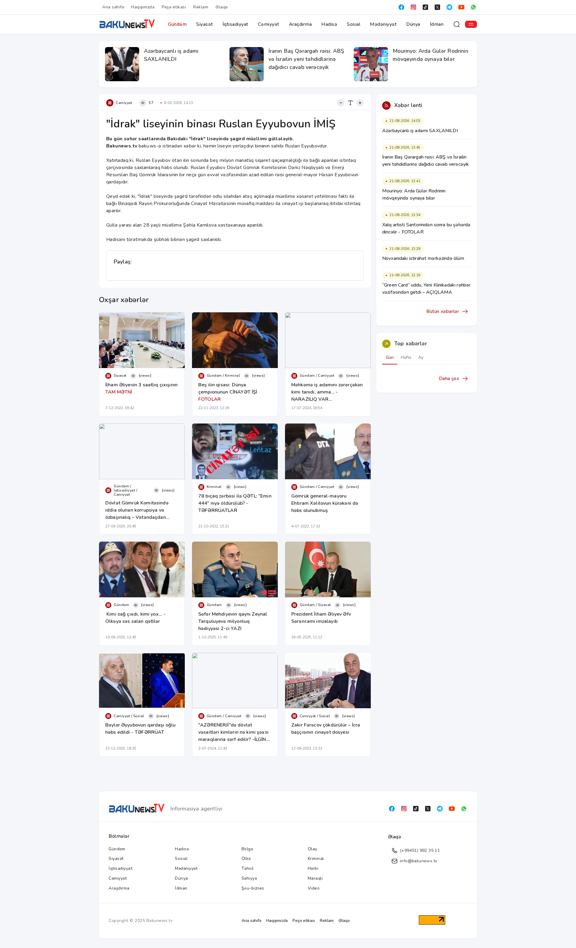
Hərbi (313, 868)
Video (314, 888)
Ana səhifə (113, 7)
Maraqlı (315, 878)
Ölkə (246, 858)
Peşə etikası (174, 7)
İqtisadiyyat (235, 24)
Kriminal (316, 858)
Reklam (200, 7)
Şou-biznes (253, 888)
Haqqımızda (142, 7)
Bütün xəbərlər (442, 311)
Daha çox (449, 378)
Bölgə (247, 849)
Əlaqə (221, 7)
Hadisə (329, 24)
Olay (312, 849)
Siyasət (204, 24)
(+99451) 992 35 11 (420, 850)
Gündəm (177, 24)
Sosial (353, 24)
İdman (437, 24)
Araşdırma (300, 24)
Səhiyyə (249, 878)
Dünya (413, 24)
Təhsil (248, 868)
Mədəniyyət (383, 24)
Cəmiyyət (268, 24)
